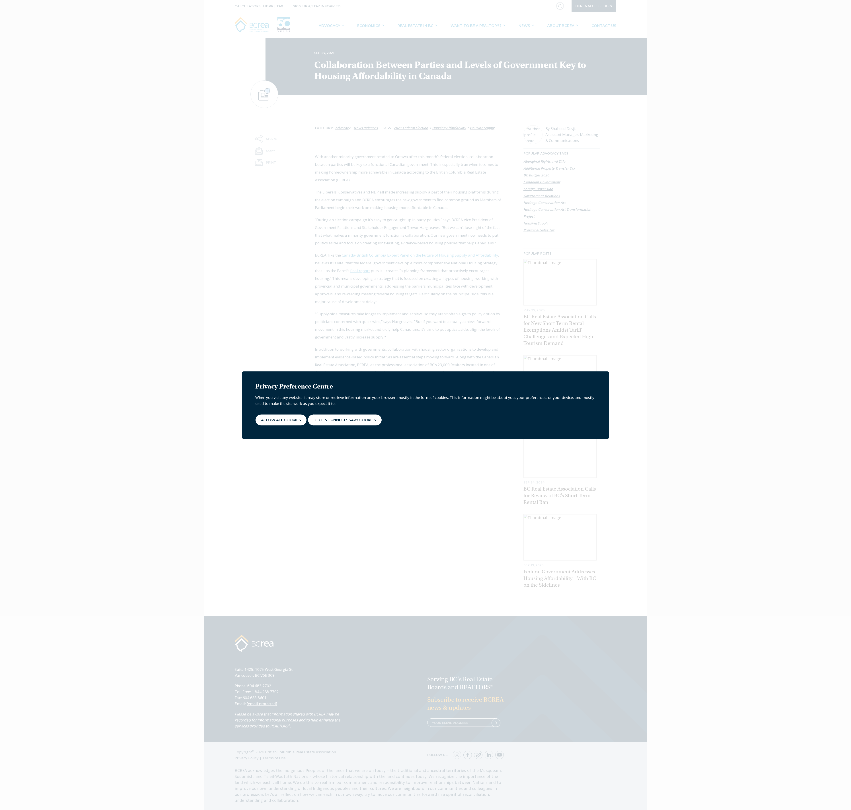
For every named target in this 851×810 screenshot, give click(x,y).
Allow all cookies (281, 420)
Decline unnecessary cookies (345, 420)
